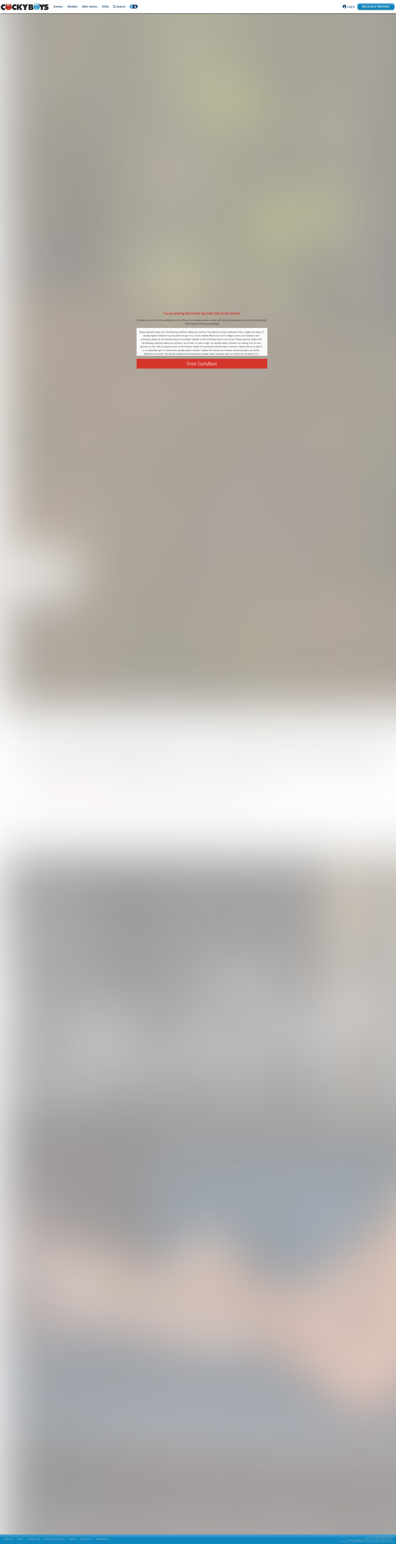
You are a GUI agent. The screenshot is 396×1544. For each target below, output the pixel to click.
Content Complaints (55, 1539)
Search (120, 6)
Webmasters (102, 1539)
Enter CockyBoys (202, 364)
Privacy (73, 1539)
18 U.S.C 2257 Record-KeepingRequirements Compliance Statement (379, 1537)
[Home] (25, 6)
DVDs (105, 6)
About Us (8, 1539)
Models (72, 6)
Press (20, 1539)
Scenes (58, 6)
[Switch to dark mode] (133, 6)
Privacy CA (86, 1539)
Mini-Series (89, 6)
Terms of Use (33, 1539)
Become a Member (376, 6)
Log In (351, 6)
